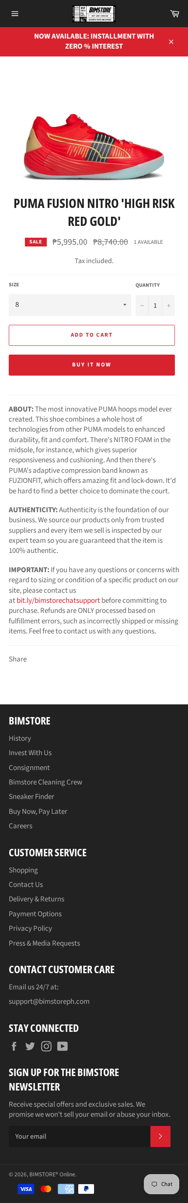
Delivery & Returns (36, 899)
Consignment (29, 768)
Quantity (148, 285)
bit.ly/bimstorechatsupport (58, 600)
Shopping (23, 870)
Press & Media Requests (44, 943)
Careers (20, 826)
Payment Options (35, 914)
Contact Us (26, 884)
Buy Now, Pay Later (38, 811)
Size (14, 284)
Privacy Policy (30, 928)
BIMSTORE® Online (52, 1174)
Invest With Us (30, 753)
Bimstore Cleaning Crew (45, 782)
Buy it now (91, 365)
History (20, 738)
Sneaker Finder (31, 796)
